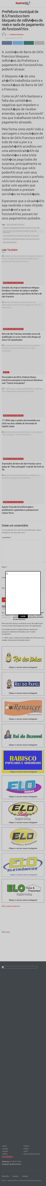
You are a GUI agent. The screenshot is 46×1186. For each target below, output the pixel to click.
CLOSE (23, 616)
